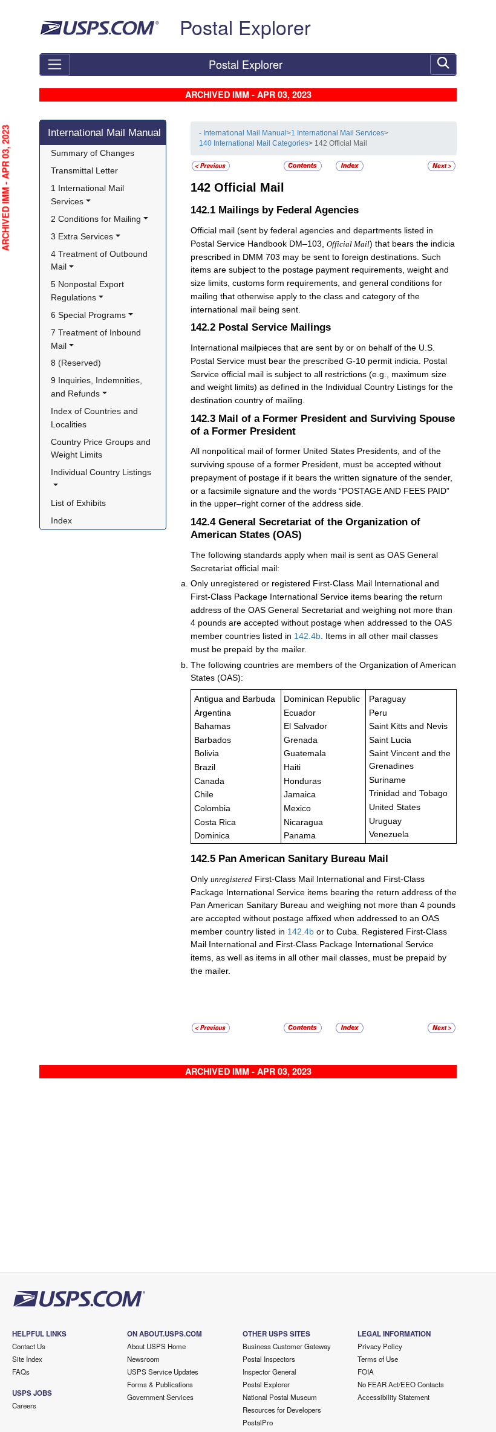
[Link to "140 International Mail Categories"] (211, 165)
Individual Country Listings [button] (101, 472)
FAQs (21, 1371)
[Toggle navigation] (54, 65)
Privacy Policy (379, 1346)
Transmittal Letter (84, 170)
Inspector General (269, 1371)
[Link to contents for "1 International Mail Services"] (304, 165)
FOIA (365, 1371)
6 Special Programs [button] (88, 315)
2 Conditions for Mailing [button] (96, 219)
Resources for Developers (282, 1409)
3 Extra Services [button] (82, 236)
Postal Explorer (245, 26)
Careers (24, 1405)
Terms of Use (377, 1359)
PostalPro (258, 1422)
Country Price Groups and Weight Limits (102, 448)
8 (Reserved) (76, 363)
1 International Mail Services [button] (88, 194)
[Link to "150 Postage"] (441, 165)
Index (61, 520)
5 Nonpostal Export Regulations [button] (88, 290)
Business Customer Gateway (287, 1346)
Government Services (160, 1397)
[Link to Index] (350, 165)
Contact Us (28, 1346)
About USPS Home (156, 1346)
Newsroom (143, 1359)
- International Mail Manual (243, 133)
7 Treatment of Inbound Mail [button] (97, 339)
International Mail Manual (104, 132)
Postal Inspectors (269, 1359)
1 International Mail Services (337, 133)
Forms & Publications (160, 1384)
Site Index (27, 1359)
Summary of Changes (92, 153)
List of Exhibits (78, 503)
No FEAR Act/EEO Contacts (400, 1384)
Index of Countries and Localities (95, 417)
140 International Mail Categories (253, 143)
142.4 (305, 636)
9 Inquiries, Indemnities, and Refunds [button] (98, 386)
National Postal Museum (280, 1397)
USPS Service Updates (162, 1371)
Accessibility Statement (393, 1397)
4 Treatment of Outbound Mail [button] (100, 260)
